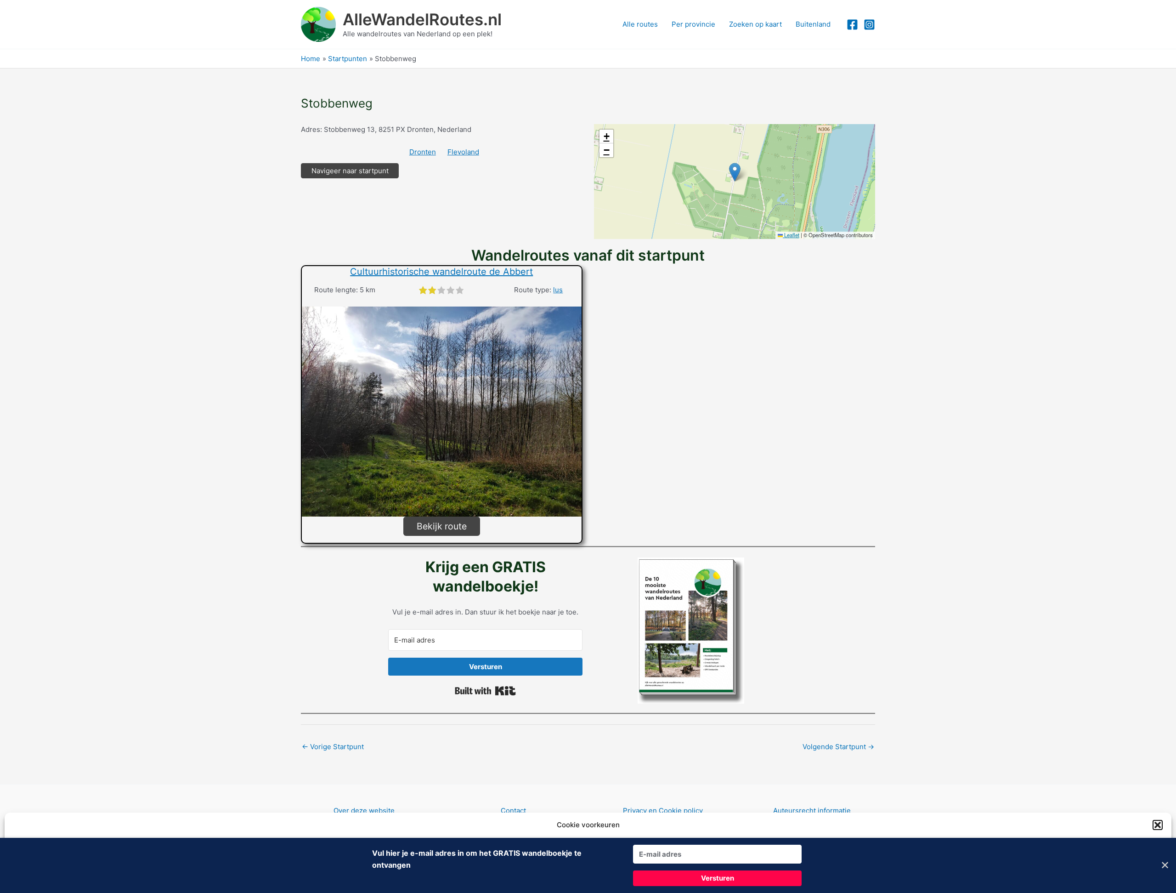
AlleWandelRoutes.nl (422, 19)
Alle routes (640, 24)
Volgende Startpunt (838, 746)
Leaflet (791, 235)
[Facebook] (852, 24)
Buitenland (813, 24)
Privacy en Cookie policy (663, 810)
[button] (1157, 825)
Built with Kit (485, 691)
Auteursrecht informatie (812, 810)
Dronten (422, 152)
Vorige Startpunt (333, 746)
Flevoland (463, 152)
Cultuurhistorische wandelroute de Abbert (441, 271)
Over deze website (364, 810)
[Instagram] (869, 24)
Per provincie (693, 24)
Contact (513, 810)
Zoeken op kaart (755, 24)
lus (558, 289)
